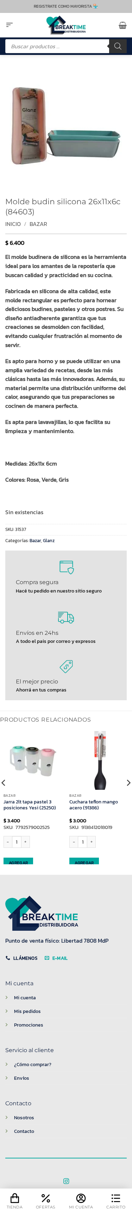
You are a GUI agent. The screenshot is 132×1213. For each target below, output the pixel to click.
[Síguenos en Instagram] (66, 1181)
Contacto (24, 1131)
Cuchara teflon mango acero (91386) (93, 805)
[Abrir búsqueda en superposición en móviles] (66, 46)
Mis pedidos (27, 1011)
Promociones (28, 1024)
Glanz (49, 540)
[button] (9, 25)
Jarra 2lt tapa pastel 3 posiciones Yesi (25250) (30, 805)
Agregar (18, 863)
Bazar (38, 224)
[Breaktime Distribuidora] (66, 25)
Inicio (13, 224)
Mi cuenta (25, 997)
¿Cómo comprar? (32, 1064)
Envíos (21, 1077)
